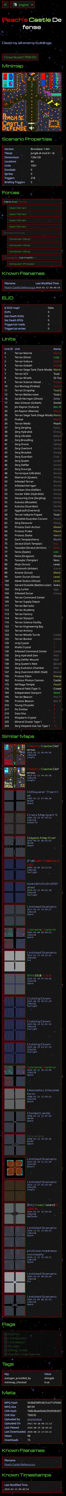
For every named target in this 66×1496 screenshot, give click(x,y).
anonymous (34, 1419)
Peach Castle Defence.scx (19, 287)
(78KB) (20, 57)
